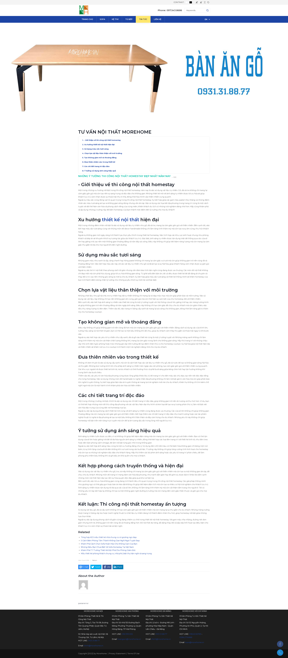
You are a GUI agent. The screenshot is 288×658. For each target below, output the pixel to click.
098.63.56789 (195, 634)
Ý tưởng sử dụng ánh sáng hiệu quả (100, 171)
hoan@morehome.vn (194, 642)
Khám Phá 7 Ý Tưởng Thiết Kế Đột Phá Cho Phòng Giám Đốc (108, 550)
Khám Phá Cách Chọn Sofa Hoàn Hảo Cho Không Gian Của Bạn (109, 544)
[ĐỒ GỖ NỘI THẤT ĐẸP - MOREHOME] (83, 10)
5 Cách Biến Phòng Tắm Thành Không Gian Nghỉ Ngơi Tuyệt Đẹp (110, 541)
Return (94, 560)
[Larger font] (197, 2)
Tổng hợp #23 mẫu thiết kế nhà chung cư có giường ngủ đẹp (109, 537)
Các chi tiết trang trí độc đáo (97, 166)
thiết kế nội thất (120, 219)
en (206, 19)
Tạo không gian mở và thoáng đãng (100, 158)
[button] (205, 10)
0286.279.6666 (185, 637)
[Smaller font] (201, 2)
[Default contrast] (186, 2)
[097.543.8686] (280, 652)
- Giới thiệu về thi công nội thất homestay (102, 140)
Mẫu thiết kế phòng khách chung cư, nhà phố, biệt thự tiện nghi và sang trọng (116, 553)
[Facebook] (280, 644)
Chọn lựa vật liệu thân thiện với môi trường (103, 153)
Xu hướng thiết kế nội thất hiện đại (99, 144)
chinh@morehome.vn (93, 646)
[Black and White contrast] (190, 2)
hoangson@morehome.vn (129, 639)
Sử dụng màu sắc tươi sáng (96, 149)
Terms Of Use (133, 653)
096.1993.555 (127, 634)
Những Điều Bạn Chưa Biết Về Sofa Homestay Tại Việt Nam (107, 547)
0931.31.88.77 (94, 641)
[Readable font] (204, 2)
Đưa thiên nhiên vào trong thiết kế (99, 162)
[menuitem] (87, 19)
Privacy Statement (117, 653)
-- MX (174, 177)
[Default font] (208, 2)
